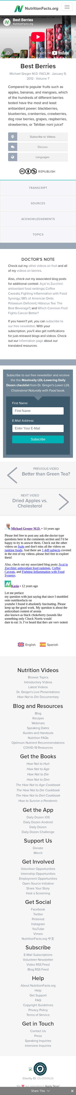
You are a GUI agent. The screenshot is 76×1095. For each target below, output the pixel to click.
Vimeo (38, 933)
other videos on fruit (43, 265)
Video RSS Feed (38, 964)
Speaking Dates (38, 728)
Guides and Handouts (38, 733)
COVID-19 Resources (38, 747)
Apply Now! (52, 1086)
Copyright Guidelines (38, 1005)
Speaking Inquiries (38, 1040)
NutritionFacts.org (41, 8)
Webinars (38, 723)
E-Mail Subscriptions (38, 954)
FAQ (38, 1000)
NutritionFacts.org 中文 (38, 938)
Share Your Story (38, 888)
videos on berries (29, 270)
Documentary (38, 696)
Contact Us (38, 1031)
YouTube (38, 929)
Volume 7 (42, 78)
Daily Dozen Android (38, 822)
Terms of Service (38, 1014)
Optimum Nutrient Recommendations (38, 742)
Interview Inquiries (38, 1045)
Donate (38, 848)
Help (38, 990)
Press (38, 1035)
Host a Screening (38, 893)
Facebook (38, 909)
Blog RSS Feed (38, 969)
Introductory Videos (38, 682)
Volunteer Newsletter (38, 959)
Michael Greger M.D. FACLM (30, 73)
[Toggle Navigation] (67, 7)
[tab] (38, 188)
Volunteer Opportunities (38, 868)
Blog (38, 713)
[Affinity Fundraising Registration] (40, 1068)
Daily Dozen (38, 827)
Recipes (38, 718)
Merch (38, 853)
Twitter (38, 914)
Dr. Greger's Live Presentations (38, 692)
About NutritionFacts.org (38, 985)
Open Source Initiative (38, 883)
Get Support (38, 995)
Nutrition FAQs (38, 737)
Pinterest (38, 919)
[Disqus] (38, 572)
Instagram (38, 924)
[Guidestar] (30, 1068)
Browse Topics (38, 677)
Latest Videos (38, 687)
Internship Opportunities (38, 873)
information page (31, 340)
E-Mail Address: (24, 420)
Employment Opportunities (38, 878)
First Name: (21, 403)
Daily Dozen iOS (38, 817)
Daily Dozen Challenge (38, 832)
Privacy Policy (38, 1010)
